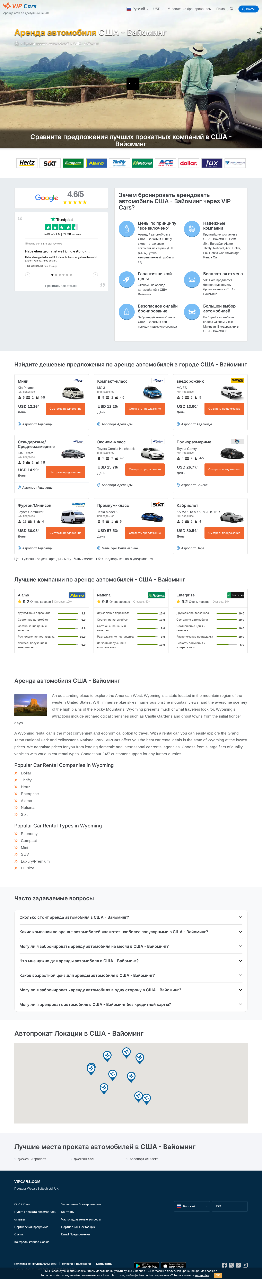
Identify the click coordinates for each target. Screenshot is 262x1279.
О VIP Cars (22, 1204)
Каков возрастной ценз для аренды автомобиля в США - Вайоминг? (87, 975)
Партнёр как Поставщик (78, 1227)
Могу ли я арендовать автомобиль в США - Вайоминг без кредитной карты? (95, 1004)
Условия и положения (76, 1263)
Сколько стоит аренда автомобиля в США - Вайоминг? (74, 917)
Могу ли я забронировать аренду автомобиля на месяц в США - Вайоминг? (94, 946)
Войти (250, 9)
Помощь (223, 9)
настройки (202, 1275)
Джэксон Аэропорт (32, 1159)
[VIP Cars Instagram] (245, 1266)
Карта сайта (104, 1263)
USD (156, 9)
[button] (107, 1057)
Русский (139, 9)
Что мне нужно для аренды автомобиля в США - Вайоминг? (79, 960)
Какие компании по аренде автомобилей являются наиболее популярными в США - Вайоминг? (113, 931)
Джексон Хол (84, 1159)
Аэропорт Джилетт (144, 1159)
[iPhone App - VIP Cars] (173, 1266)
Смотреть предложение (65, 408)
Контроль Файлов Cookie (31, 1242)
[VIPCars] (17, 43)
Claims (19, 1234)
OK (218, 1275)
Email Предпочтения (75, 1234)
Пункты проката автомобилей (35, 1212)
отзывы (19, 1219)
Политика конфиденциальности (35, 1263)
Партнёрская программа (31, 1227)
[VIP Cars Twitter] (231, 1266)
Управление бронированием (189, 9)
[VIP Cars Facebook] (224, 1266)
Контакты (68, 1212)
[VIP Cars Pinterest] (238, 1266)
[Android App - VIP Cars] (146, 1266)
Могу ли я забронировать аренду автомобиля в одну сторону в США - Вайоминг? (100, 989)
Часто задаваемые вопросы (81, 1219)
